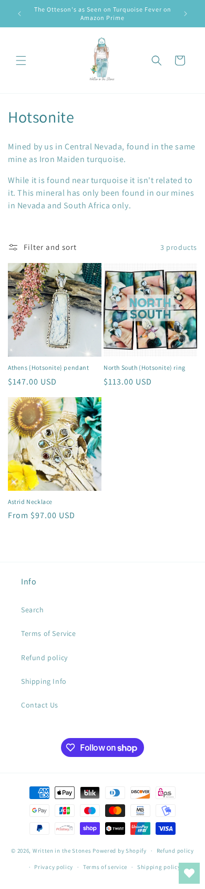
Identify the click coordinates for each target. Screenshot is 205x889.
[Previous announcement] (19, 13)
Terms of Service (48, 633)
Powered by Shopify (120, 850)
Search (32, 609)
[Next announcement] (185, 13)
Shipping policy (159, 867)
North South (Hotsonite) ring (145, 367)
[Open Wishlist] (189, 873)
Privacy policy (53, 867)
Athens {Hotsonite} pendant (48, 367)
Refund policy (44, 657)
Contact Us (39, 705)
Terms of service (105, 867)
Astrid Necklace (30, 502)
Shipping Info (44, 681)
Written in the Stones (62, 850)
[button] (21, 60)
